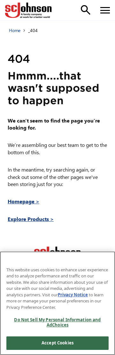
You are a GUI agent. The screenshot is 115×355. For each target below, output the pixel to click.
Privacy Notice (73, 295)
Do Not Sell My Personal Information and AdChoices (57, 322)
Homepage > (23, 201)
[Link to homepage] (28, 10)
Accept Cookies (57, 343)
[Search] (85, 10)
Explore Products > (31, 219)
